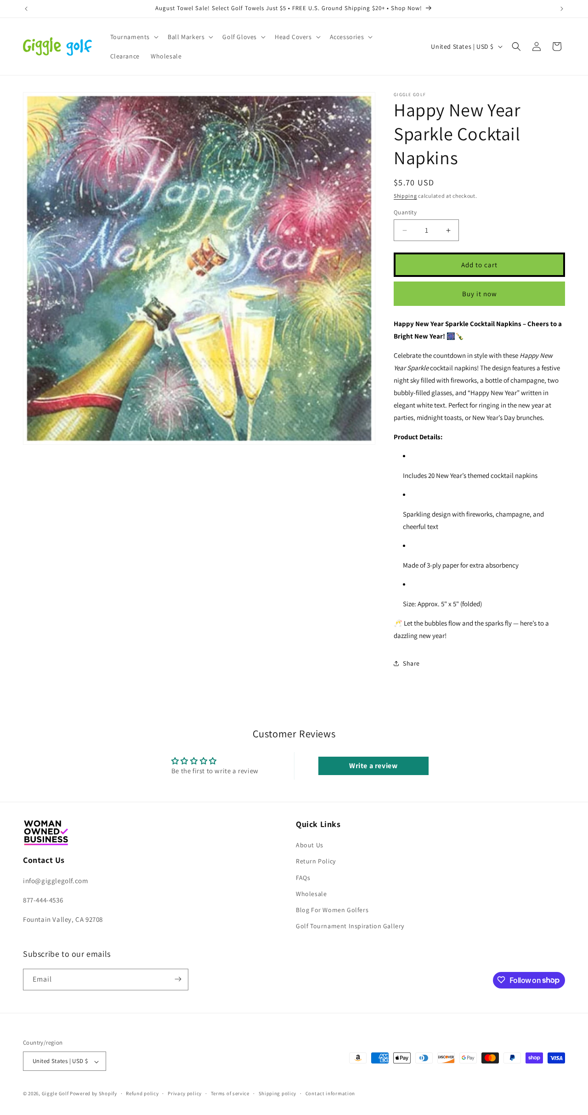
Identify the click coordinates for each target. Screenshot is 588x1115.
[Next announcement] (562, 8)
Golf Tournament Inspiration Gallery (350, 926)
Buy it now (479, 293)
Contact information (330, 1093)
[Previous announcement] (26, 8)
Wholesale (311, 894)
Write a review (373, 765)
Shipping (405, 195)
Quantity (405, 212)
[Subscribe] (178, 979)
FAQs (303, 878)
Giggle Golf (55, 1094)
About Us (309, 845)
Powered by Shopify (93, 1094)
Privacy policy (185, 1093)
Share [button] (411, 663)
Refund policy (142, 1093)
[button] (134, 36)
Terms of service (230, 1093)
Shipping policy (278, 1093)
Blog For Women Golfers (332, 910)
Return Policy (316, 861)
